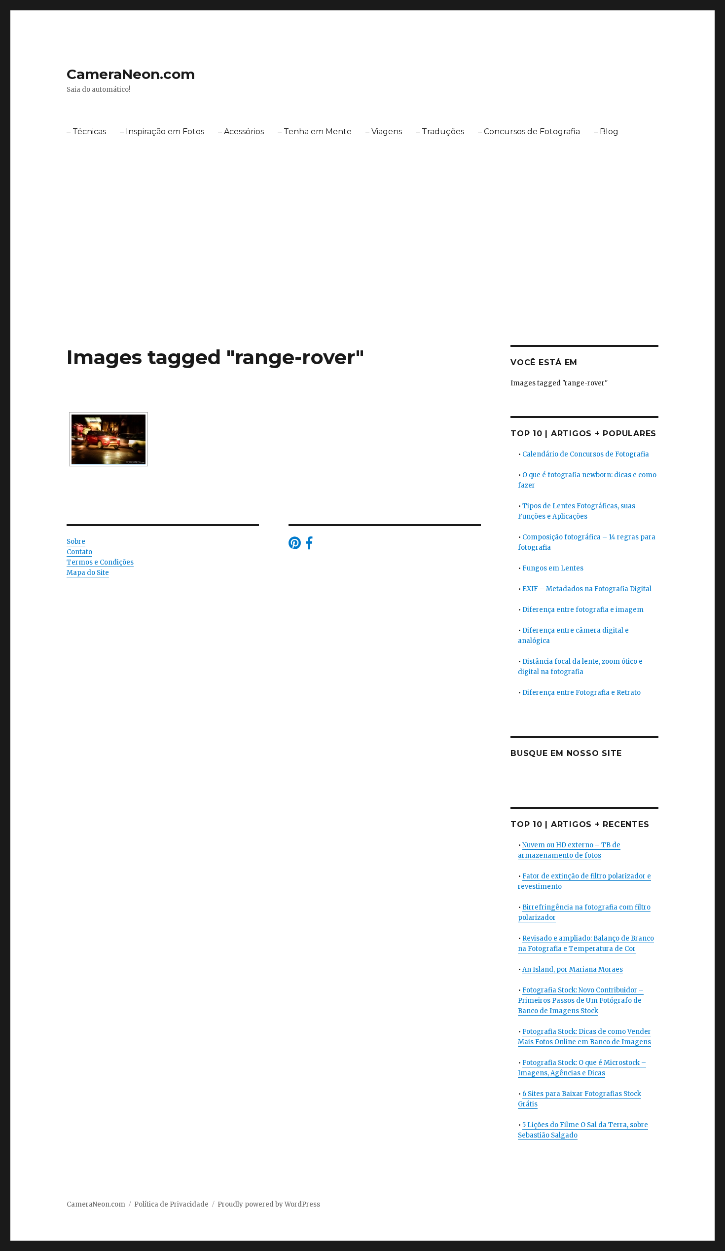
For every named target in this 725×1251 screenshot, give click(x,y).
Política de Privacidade (171, 1204)
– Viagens (383, 131)
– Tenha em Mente (315, 131)
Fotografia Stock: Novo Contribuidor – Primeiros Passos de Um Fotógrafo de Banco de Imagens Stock (581, 1000)
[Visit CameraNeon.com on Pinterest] (295, 545)
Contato (79, 552)
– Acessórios (241, 131)
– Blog (606, 131)
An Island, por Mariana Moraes (572, 969)
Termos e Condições (100, 562)
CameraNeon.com (131, 74)
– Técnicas (86, 131)
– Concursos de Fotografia (529, 131)
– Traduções (440, 131)
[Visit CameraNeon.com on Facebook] (309, 545)
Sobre (76, 541)
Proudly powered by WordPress (269, 1204)
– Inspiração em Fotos (162, 131)
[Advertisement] (362, 272)
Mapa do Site (88, 573)
